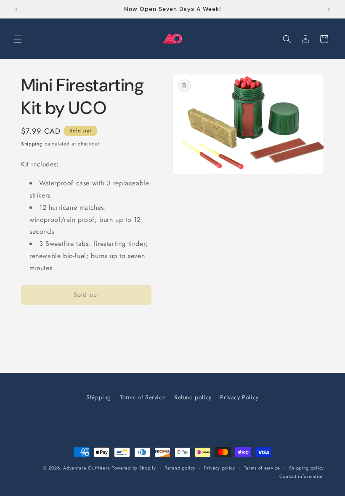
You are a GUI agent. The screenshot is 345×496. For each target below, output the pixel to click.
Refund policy (193, 397)
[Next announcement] (328, 9)
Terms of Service (143, 397)
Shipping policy (306, 467)
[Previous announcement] (16, 9)
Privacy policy (219, 467)
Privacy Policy (239, 397)
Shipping (32, 144)
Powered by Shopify (133, 467)
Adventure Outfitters (86, 467)
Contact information (301, 476)
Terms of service (262, 467)
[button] (17, 39)
